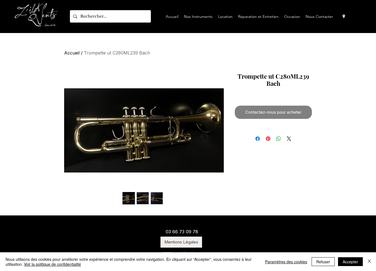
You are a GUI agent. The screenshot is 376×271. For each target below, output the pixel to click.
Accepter (350, 261)
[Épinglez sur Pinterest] (268, 138)
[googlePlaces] (344, 16)
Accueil (72, 53)
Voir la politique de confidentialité (52, 264)
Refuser (323, 261)
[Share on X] (289, 138)
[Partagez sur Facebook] (257, 138)
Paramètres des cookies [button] (286, 261)
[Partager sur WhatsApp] (278, 138)
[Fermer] (369, 262)
